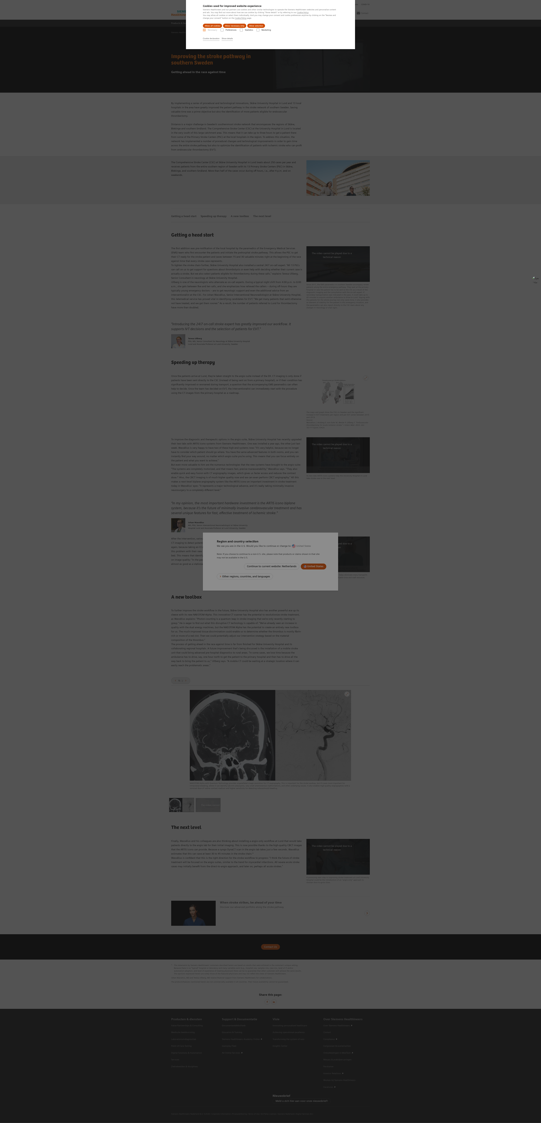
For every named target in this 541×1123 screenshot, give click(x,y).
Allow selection (256, 26)
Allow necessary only (234, 26)
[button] (535, 279)
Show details (227, 38)
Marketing (266, 30)
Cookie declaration (211, 38)
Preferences (231, 30)
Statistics (249, 30)
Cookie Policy (302, 12)
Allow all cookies (212, 26)
